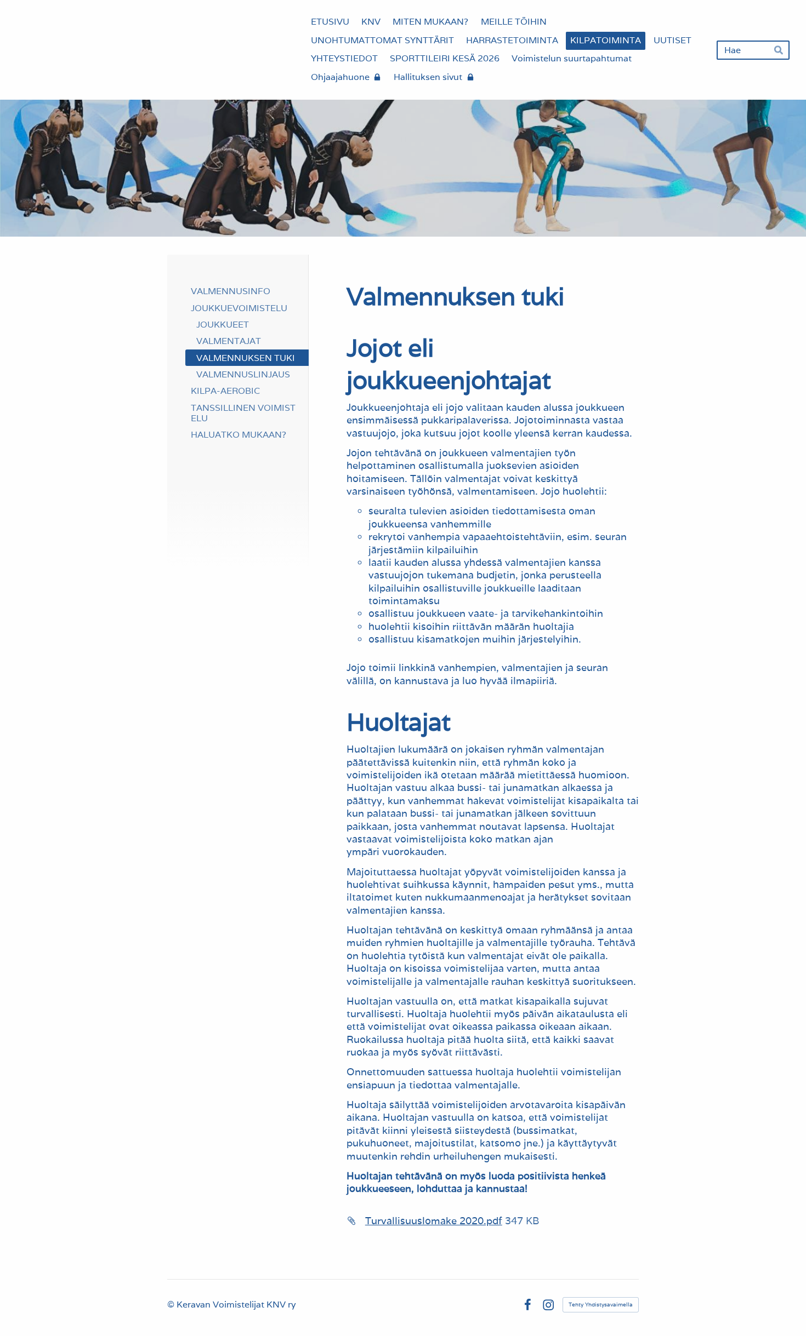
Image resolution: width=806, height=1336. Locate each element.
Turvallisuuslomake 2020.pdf (433, 1220)
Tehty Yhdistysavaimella (601, 1304)
